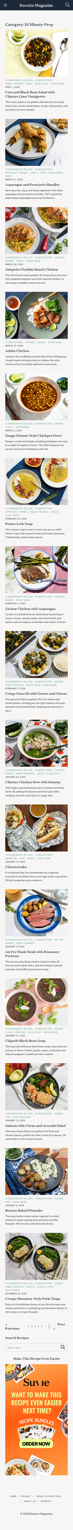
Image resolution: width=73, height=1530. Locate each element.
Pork (43, 172)
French (30, 1286)
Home (13, 1496)
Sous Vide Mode (22, 1117)
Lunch (34, 172)
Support (46, 1501)
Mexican (20, 1032)
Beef (22, 858)
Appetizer (11, 172)
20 (49, 1326)
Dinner (23, 172)
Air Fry (59, 939)
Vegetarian (57, 83)
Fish (7, 1117)
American (11, 858)
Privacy (26, 1496)
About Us (30, 1501)
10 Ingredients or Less (18, 80)
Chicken (60, 257)
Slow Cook (41, 83)
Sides (29, 83)
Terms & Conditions (48, 1496)
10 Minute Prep (43, 80)
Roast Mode (56, 172)
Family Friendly (14, 83)
